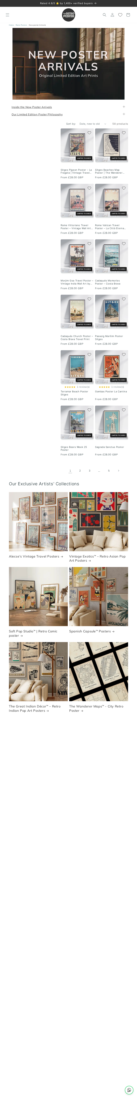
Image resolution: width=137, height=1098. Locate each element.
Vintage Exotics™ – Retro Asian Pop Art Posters (97, 558)
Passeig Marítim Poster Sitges (109, 338)
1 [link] (70, 470)
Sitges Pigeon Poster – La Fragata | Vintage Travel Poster (76, 171)
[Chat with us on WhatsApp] (129, 1090)
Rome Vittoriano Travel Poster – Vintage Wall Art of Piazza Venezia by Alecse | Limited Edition (76, 227)
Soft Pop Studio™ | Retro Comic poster (33, 633)
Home (11, 25)
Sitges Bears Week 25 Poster (74, 448)
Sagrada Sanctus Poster (109, 447)
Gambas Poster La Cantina (111, 391)
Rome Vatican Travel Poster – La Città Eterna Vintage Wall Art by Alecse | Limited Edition (111, 227)
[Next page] (118, 471)
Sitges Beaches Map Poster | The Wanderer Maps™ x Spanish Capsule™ (111, 171)
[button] (7, 15)
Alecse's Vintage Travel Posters (34, 556)
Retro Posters (21, 25)
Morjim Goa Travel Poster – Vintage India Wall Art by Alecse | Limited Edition (77, 282)
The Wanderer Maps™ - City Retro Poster (96, 708)
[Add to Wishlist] (89, 132)
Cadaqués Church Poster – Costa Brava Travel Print (77, 338)
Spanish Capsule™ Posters (90, 631)
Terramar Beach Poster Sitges (74, 393)
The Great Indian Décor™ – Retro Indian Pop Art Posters (35, 708)
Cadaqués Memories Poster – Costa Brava (107, 282)
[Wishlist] (120, 15)
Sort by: (71, 123)
